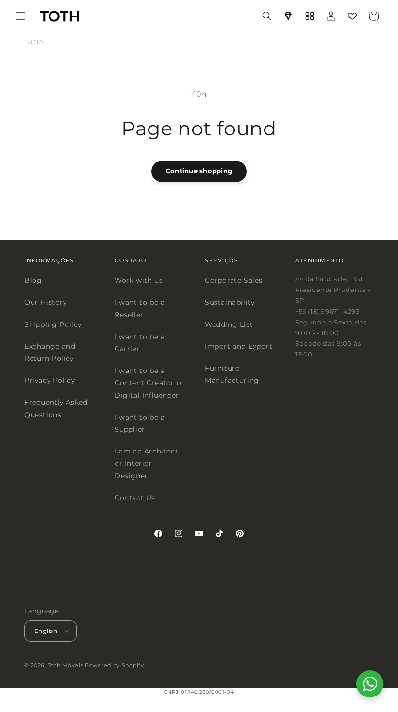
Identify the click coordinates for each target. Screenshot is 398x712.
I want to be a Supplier (140, 422)
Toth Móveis (65, 665)
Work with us (139, 280)
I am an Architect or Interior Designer (146, 463)
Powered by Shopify (114, 665)
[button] (20, 16)
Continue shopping (199, 171)
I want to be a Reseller (140, 308)
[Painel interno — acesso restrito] (309, 16)
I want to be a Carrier (140, 342)
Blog (33, 280)
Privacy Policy (49, 380)
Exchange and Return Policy (49, 351)
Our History (45, 302)
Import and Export (238, 345)
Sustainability (229, 302)
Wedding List (229, 324)
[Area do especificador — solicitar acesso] (288, 16)
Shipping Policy (53, 324)
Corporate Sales (234, 280)
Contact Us (135, 497)
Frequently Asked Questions (56, 408)
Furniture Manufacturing (232, 374)
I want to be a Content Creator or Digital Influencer (149, 382)
